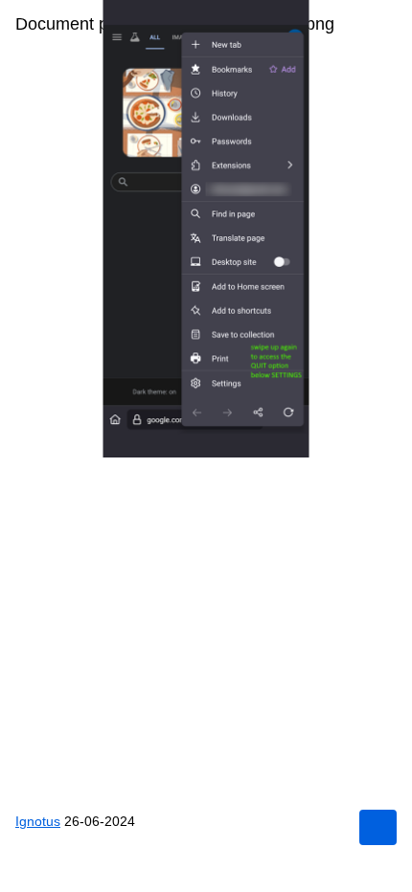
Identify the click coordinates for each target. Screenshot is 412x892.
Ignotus (37, 821)
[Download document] (378, 827)
